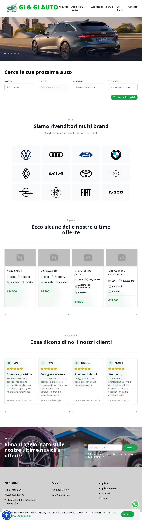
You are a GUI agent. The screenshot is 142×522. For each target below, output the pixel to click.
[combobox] (19, 87)
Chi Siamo (120, 8)
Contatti (133, 6)
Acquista (63, 6)
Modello (42, 81)
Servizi (109, 6)
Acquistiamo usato (78, 8)
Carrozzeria (78, 81)
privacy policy (98, 457)
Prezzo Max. (113, 81)
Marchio (8, 81)
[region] (71, 282)
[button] (7, 515)
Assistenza (97, 6)
